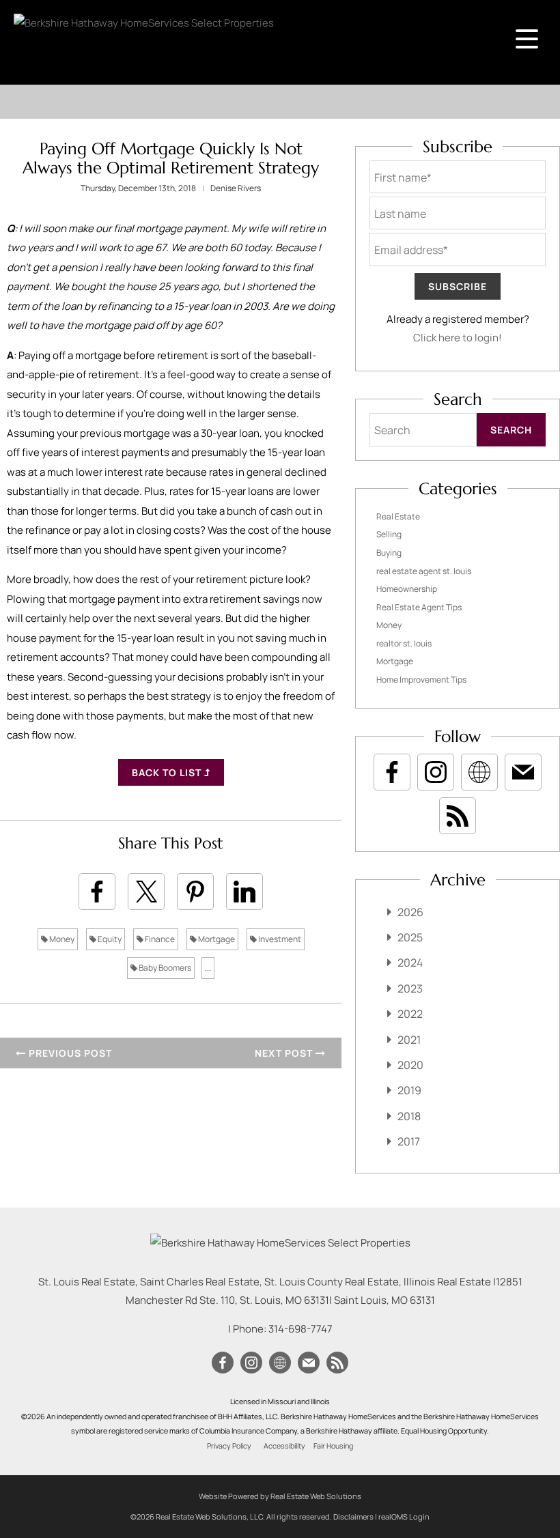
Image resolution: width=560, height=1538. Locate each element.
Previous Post (69, 1052)
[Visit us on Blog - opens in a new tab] (457, 815)
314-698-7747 (300, 1329)
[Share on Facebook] (97, 891)
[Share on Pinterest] (195, 891)
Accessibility (284, 1446)
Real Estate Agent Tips (419, 607)
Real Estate (398, 516)
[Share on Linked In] (244, 891)
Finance (159, 939)
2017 (408, 1141)
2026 (410, 912)
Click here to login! (457, 337)
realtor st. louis (404, 643)
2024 (410, 962)
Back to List (168, 772)
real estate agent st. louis (423, 571)
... (208, 967)
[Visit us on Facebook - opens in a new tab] (392, 772)
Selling (389, 534)
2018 (409, 1116)
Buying (389, 552)
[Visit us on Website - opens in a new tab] (479, 772)
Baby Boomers (164, 967)
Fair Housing (333, 1446)
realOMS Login (404, 1516)
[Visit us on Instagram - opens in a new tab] (435, 772)
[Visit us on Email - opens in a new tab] (523, 772)
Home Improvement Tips (421, 679)
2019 (409, 1090)
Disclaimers (353, 1516)
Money (61, 939)
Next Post (285, 1052)
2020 (410, 1064)
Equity (109, 939)
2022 (410, 1013)
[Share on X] (146, 891)
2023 (410, 988)
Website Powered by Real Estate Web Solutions (280, 1496)
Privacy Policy (229, 1446)
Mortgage (216, 939)
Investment (279, 939)
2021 (409, 1039)
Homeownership (406, 589)
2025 (410, 937)
